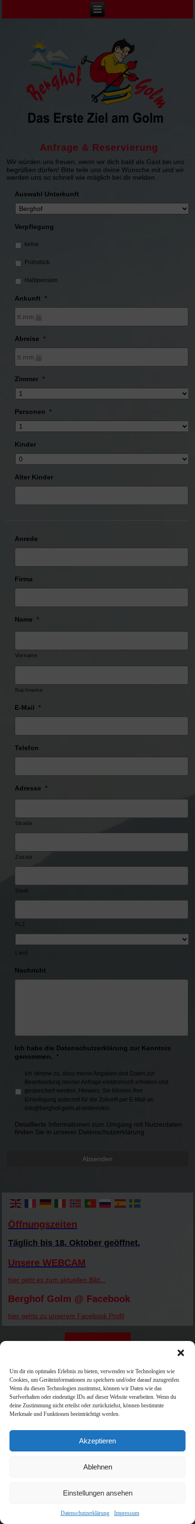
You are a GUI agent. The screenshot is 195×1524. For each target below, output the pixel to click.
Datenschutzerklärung (85, 1513)
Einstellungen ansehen (98, 1493)
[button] (181, 1353)
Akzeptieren (97, 1441)
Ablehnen (97, 1467)
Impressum (126, 1513)
